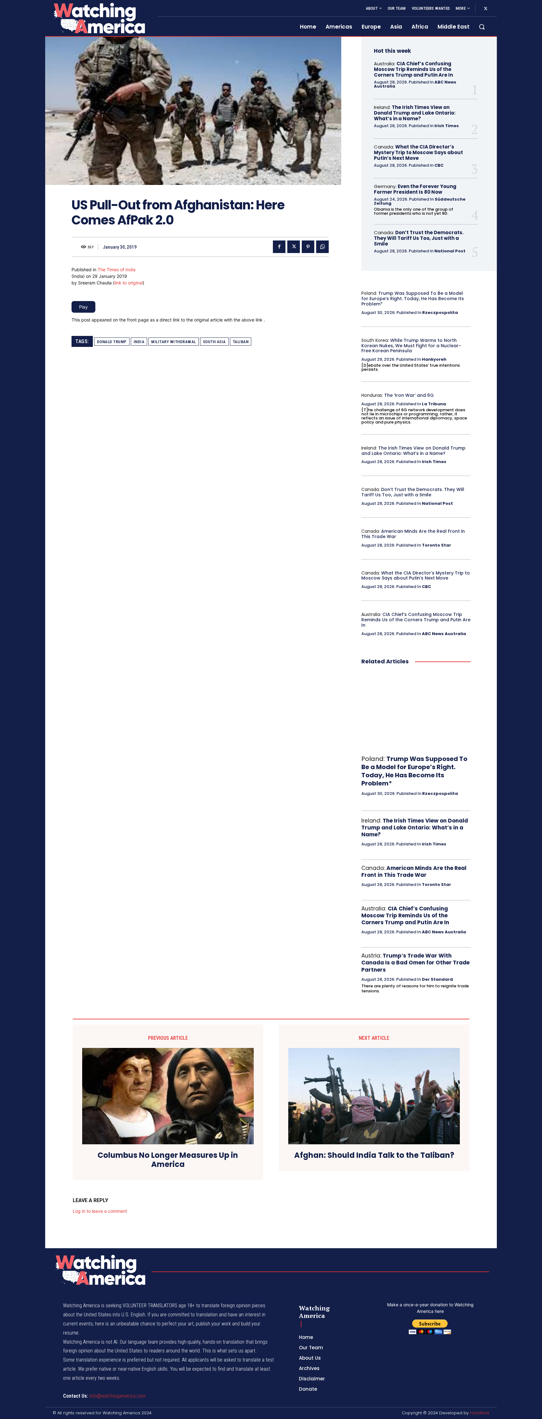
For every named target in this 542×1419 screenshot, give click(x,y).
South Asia (214, 341)
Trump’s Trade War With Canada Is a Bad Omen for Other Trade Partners (415, 962)
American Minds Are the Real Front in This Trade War (413, 534)
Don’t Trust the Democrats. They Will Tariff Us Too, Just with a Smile (419, 238)
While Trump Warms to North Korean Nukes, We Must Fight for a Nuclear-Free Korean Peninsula (411, 345)
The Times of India (117, 269)
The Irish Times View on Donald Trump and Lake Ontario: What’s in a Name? (414, 113)
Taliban (241, 341)
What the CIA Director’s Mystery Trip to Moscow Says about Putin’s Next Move (418, 152)
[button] (481, 26)
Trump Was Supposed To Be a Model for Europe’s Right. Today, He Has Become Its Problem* (412, 298)
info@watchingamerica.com (117, 1396)
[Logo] (98, 18)
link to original (128, 282)
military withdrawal (173, 341)
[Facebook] (279, 246)
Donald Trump (112, 341)
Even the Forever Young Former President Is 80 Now (415, 189)
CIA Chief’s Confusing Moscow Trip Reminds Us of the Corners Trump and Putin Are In (413, 69)
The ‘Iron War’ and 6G (409, 395)
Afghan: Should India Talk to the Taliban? (374, 1155)
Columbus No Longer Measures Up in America (168, 1160)
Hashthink (479, 1413)
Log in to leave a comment (100, 1211)
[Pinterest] (308, 246)
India (139, 341)
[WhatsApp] (322, 246)
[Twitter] (485, 9)
